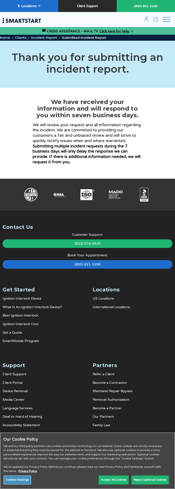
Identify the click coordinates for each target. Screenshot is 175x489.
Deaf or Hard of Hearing (22, 416)
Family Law (101, 425)
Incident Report (44, 38)
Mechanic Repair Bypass (113, 391)
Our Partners (103, 416)
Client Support (87, 6)
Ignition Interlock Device (22, 298)
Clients (20, 38)
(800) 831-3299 (146, 6)
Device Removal (15, 391)
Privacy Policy (28, 471)
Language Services (18, 408)
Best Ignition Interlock (20, 315)
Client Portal (13, 383)
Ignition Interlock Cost (20, 324)
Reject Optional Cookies (150, 480)
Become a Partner (107, 408)
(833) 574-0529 (88, 244)
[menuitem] (146, 20)
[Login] (146, 20)
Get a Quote (12, 332)
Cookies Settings (17, 480)
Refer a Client (103, 374)
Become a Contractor (110, 383)
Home (5, 38)
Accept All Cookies (113, 480)
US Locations (103, 298)
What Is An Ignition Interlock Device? (32, 307)
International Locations (111, 307)
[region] (87, 460)
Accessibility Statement (21, 425)
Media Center (14, 400)
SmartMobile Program (21, 341)
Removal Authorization (111, 400)
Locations (29, 6)
